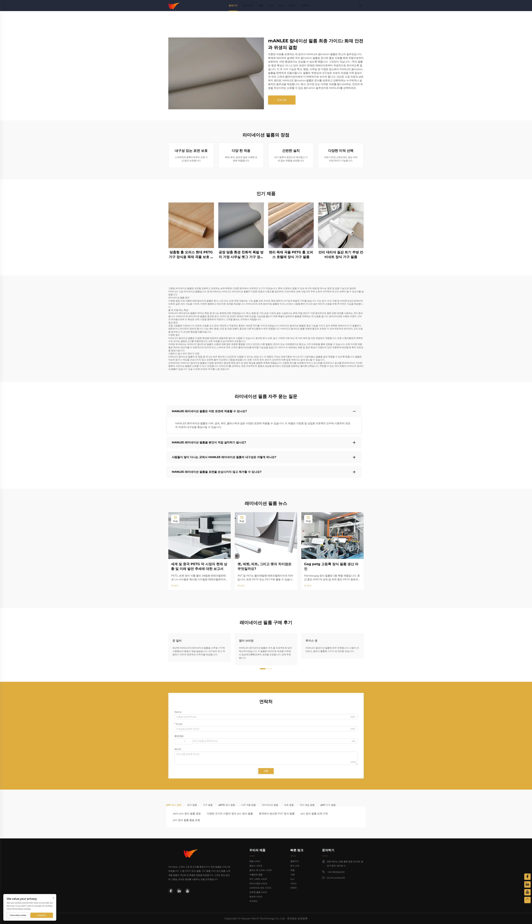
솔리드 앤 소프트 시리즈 (260, 870)
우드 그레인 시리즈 (258, 879)
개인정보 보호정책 (297, 918)
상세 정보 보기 (191, 225)
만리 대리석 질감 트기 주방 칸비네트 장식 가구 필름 (341, 254)
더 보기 (174, 585)
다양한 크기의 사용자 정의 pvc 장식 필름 (230, 813)
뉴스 (281, 5)
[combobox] (184, 741)
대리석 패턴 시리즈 (258, 883)
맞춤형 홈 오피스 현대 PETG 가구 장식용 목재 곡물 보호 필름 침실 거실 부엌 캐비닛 (191, 254)
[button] (262, 668)
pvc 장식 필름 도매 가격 (314, 813)
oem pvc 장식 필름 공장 (187, 813)
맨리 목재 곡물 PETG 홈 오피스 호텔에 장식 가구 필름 (291, 254)
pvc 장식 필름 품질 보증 (186, 820)
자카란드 (253, 901)
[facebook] (170, 890)
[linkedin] (179, 890)
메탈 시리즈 (254, 861)
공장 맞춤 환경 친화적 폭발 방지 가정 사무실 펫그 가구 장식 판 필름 (241, 254)
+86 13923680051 (336, 872)
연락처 (305, 5)
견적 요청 (282, 100)
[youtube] (187, 890)
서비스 (292, 5)
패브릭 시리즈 (255, 896)
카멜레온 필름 (255, 874)
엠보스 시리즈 (255, 865)
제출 (266, 771)
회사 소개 (248, 5)
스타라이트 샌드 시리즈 (260, 887)
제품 (261, 5)
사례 (271, 5)
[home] (174, 5)
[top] (527, 900)
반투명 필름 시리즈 (258, 892)
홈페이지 (233, 5)
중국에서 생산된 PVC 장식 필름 (277, 813)
